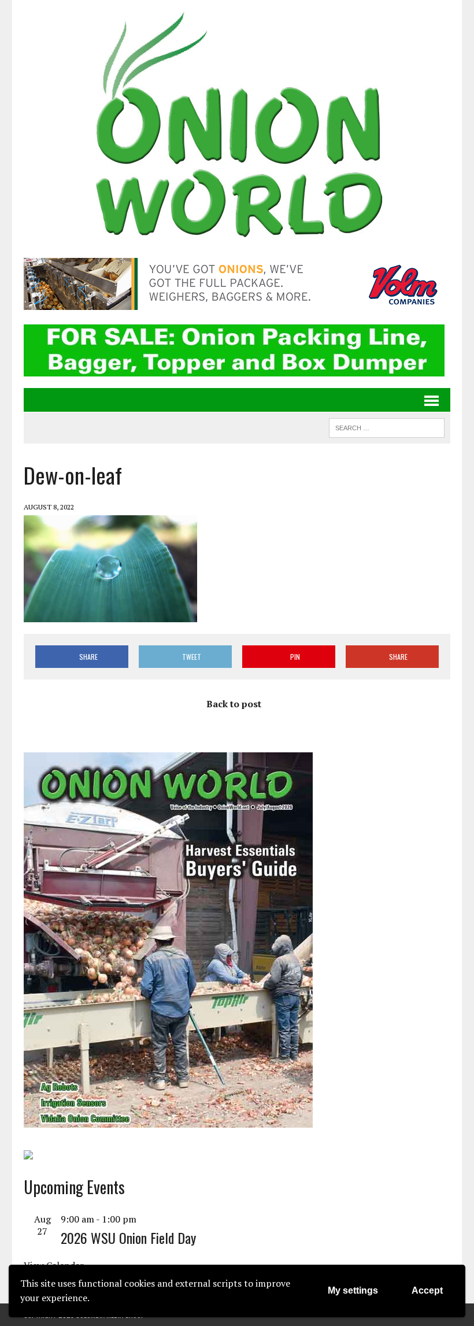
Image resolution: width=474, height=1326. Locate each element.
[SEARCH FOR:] (387, 426)
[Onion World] (237, 127)
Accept (427, 1290)
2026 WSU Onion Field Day (128, 1237)
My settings (353, 1290)
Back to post (233, 703)
